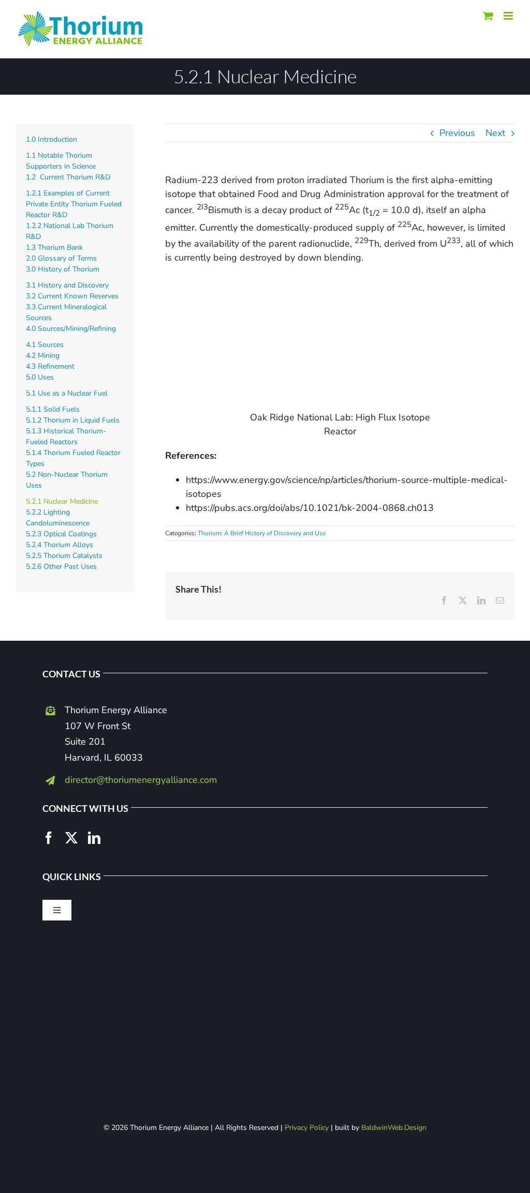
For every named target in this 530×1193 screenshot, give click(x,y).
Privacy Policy (307, 1127)
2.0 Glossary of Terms (61, 258)
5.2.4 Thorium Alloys (59, 545)
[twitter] (71, 838)
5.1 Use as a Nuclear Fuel (67, 393)
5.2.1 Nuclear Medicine (62, 501)
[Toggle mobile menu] (509, 15)
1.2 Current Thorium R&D (68, 177)
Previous (457, 133)
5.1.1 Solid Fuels (53, 409)
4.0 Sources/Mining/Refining (71, 329)
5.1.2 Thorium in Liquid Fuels (73, 420)
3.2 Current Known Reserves (72, 296)
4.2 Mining (43, 355)
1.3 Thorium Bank (54, 247)
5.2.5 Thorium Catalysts (64, 556)
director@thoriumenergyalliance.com (141, 780)
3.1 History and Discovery (67, 285)
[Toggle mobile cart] (488, 15)
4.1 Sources (45, 345)
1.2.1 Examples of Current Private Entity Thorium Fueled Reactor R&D (74, 204)
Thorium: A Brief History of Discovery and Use (262, 533)
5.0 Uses (40, 377)
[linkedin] (94, 838)
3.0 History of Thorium (62, 269)
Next (495, 133)
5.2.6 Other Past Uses (61, 566)
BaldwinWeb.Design (393, 1127)
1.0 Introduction (51, 139)
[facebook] (48, 838)
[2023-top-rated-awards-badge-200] (265, 951)
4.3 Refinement (50, 366)
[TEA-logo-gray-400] (265, 1044)
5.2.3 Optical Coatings (61, 534)
